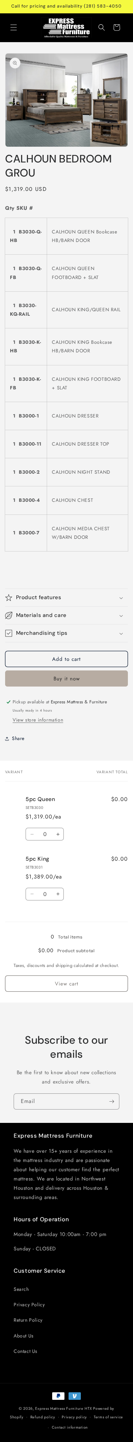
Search (21, 1289)
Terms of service (108, 1417)
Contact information (70, 1427)
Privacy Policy (29, 1304)
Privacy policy (74, 1417)
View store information (38, 719)
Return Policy (28, 1320)
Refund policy (42, 1417)
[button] (13, 27)
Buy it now (67, 678)
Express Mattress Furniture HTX (63, 1408)
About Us (24, 1335)
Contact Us (26, 1351)
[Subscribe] (111, 1101)
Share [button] (18, 738)
